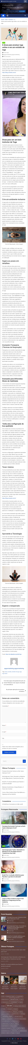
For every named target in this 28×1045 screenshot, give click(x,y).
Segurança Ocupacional (6, 1028)
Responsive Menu (25, 1)
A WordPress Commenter (8, 804)
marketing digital (7, 1016)
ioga (20, 671)
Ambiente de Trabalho (10, 996)
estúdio (9, 671)
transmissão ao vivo (5, 1030)
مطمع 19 (12, 1032)
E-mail (4, 732)
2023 (3, 996)
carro (21, 999)
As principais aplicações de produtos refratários (15, 690)
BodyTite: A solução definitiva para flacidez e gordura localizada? (16, 936)
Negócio (3, 1018)
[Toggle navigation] (7, 15)
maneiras (22, 1013)
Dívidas (4, 1009)
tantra (18, 1028)
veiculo (3, 1032)
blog (4, 42)
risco (11, 1023)
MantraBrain (15, 1043)
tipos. (23, 1028)
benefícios (14, 999)
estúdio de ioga (15, 671)
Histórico (7, 1013)
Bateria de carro (5, 999)
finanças (15, 1011)
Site (3, 738)
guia (3, 1013)
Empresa (15, 1009)
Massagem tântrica (18, 1016)
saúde (16, 1023)
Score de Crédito (13, 1025)
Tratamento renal (23, 1030)
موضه (18, 1032)
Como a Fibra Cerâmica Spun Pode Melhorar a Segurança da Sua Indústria (13, 900)
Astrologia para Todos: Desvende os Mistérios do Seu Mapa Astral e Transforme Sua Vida (13, 851)
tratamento (14, 1030)
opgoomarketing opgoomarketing (11, 54)
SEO (14, 1028)
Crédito (20, 1002)
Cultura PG (7, 5)
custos (3, 1006)
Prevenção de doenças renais (20, 1018)
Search (24, 761)
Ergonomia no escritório (6, 1011)
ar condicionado (19, 996)
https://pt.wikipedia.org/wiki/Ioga (13, 654)
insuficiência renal (15, 1013)
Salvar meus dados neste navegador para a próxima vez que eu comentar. (13, 747)
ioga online (4, 673)
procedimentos (6, 1021)
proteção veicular (5, 1023)
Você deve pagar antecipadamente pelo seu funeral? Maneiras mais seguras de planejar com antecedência (14, 682)
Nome (4, 725)
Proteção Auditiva (15, 1021)
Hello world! (20, 804)
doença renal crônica (19, 1006)
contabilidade (13, 1002)
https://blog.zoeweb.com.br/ (9, 72)
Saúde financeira (5, 1025)
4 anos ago (6, 52)
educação (9, 1009)
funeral (20, 1011)
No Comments (7, 56)
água (8, 1032)
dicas (6, 671)
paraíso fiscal (9, 1018)
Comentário (5, 706)
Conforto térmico (5, 1002)
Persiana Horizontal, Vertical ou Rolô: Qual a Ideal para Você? (16, 918)
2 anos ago (6, 830)
